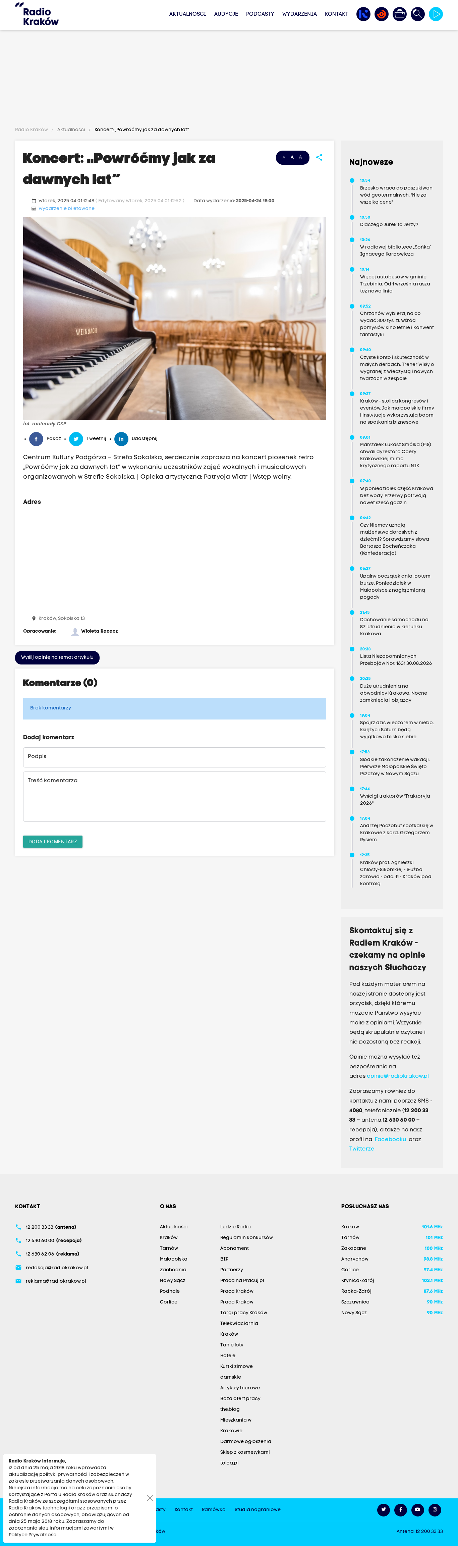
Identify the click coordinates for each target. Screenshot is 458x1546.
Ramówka (214, 1509)
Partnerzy (231, 1270)
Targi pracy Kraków (243, 1313)
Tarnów (169, 1248)
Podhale (170, 1291)
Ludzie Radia (235, 1227)
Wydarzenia (299, 14)
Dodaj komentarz (52, 841)
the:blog (230, 1409)
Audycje (226, 14)
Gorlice (168, 1302)
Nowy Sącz (172, 1280)
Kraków (169, 1237)
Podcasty (260, 14)
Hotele (227, 1355)
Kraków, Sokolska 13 (62, 618)
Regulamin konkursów (246, 1237)
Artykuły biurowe (240, 1388)
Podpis (37, 756)
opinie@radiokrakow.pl (398, 1076)
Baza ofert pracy (240, 1398)
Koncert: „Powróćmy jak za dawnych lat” (141, 129)
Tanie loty (231, 1345)
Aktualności (187, 14)
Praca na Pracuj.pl (242, 1280)
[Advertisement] (229, 79)
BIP (224, 1259)
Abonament (234, 1248)
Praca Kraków (236, 1291)
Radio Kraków (32, 129)
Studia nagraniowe (258, 1509)
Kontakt (336, 14)
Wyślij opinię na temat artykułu (57, 657)
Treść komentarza (52, 781)
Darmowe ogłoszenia (245, 1441)
